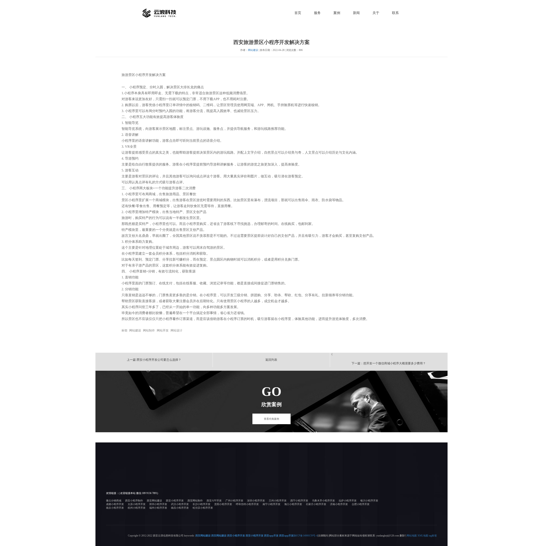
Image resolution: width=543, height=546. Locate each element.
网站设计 (176, 330)
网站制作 (149, 330)
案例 (336, 13)
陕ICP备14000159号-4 (306, 535)
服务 (317, 13)
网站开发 (163, 330)
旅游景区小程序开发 (137, 75)
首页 (297, 13)
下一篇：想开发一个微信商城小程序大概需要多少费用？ (388, 363)
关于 (375, 13)
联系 (395, 13)
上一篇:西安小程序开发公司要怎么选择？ (154, 359)
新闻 (356, 13)
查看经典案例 (271, 418)
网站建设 (253, 50)
